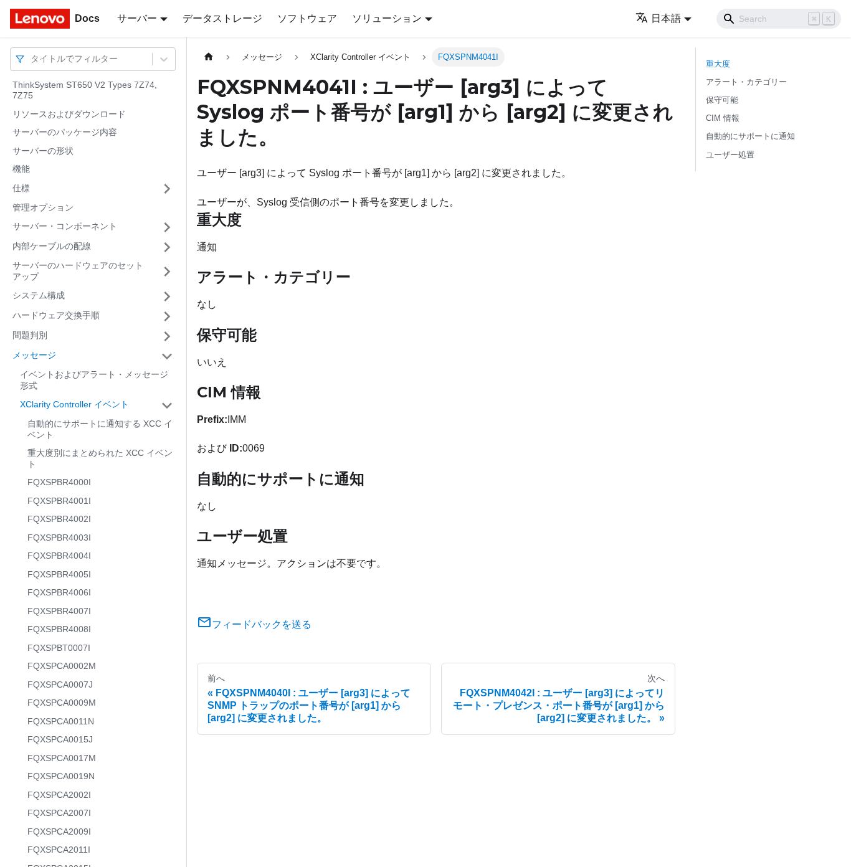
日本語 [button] (666, 18)
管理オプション (43, 207)
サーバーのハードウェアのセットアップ (77, 271)
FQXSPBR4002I (59, 519)
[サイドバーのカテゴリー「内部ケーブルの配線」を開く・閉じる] (167, 247)
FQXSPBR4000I (59, 483)
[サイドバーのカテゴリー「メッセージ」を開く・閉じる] (167, 356)
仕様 (21, 188)
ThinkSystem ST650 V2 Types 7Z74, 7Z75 (84, 90)
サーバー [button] (137, 18)
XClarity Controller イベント (74, 405)
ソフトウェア (307, 18)
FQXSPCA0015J (60, 740)
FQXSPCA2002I (59, 795)
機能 (21, 169)
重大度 (718, 64)
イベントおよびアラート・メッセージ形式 (94, 380)
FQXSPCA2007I (59, 813)
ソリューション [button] (387, 18)
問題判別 (29, 336)
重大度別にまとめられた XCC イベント (100, 459)
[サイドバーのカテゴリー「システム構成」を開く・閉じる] (167, 296)
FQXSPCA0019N (61, 777)
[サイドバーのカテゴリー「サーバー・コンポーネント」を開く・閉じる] (167, 227)
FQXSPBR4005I (59, 574)
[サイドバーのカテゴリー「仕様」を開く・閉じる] (167, 189)
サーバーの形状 (43, 151)
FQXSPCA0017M (61, 758)
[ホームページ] (209, 57)
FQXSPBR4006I (59, 593)
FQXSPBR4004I (59, 556)
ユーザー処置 (730, 154)
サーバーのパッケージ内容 (64, 133)
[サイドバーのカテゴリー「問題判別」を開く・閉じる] (167, 336)
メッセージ (34, 356)
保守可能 (722, 100)
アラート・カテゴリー (746, 82)
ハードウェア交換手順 (56, 316)
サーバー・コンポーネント (64, 227)
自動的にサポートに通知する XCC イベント (100, 429)
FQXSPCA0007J (60, 684)
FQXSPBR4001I (59, 501)
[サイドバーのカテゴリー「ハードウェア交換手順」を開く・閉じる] (167, 316)
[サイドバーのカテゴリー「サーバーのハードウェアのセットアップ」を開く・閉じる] (167, 272)
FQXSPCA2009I (59, 831)
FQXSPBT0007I (58, 648)
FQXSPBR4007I (59, 611)
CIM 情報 (722, 118)
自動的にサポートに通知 (750, 136)
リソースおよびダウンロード (69, 114)
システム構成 (38, 296)
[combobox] (32, 59)
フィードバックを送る (261, 624)
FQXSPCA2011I (58, 850)
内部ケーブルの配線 (51, 247)
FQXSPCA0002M (61, 666)
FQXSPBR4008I (59, 630)
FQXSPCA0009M (61, 703)
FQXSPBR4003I (59, 537)
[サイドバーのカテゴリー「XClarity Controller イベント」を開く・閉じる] (167, 405)
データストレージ (222, 18)
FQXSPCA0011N (60, 721)
